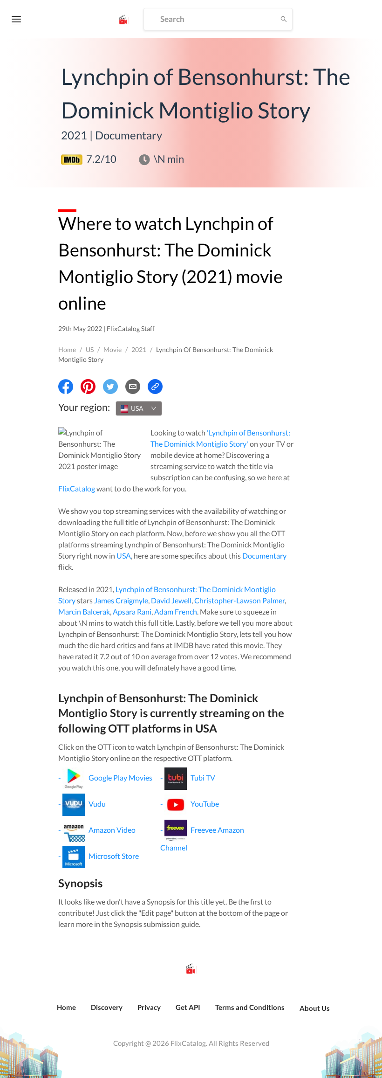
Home (67, 349)
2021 (138, 349)
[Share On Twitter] (110, 386)
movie (112, 349)
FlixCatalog (76, 488)
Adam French (175, 611)
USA (123, 555)
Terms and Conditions (250, 1007)
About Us (315, 1008)
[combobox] (139, 408)
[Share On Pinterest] (88, 386)
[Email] (132, 386)
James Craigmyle (121, 600)
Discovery (107, 1007)
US (90, 349)
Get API (188, 1007)
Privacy (149, 1007)
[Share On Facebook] (65, 386)
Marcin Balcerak (84, 611)
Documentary (264, 555)
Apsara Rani (132, 611)
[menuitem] (66, 1012)
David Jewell (171, 600)
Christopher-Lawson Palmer (239, 600)
